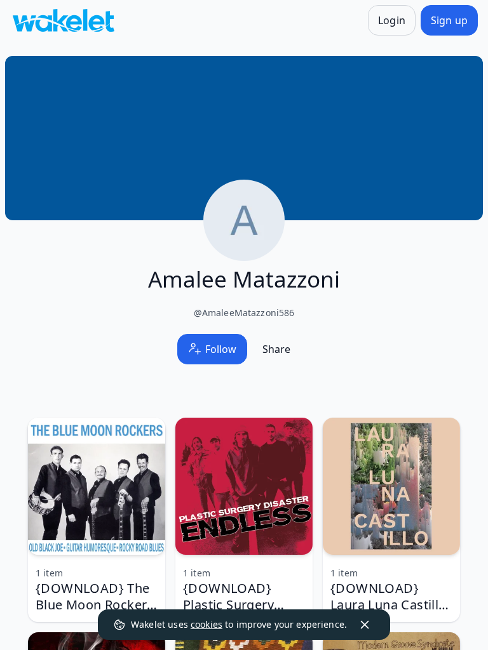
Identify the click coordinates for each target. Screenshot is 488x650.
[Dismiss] (365, 624)
